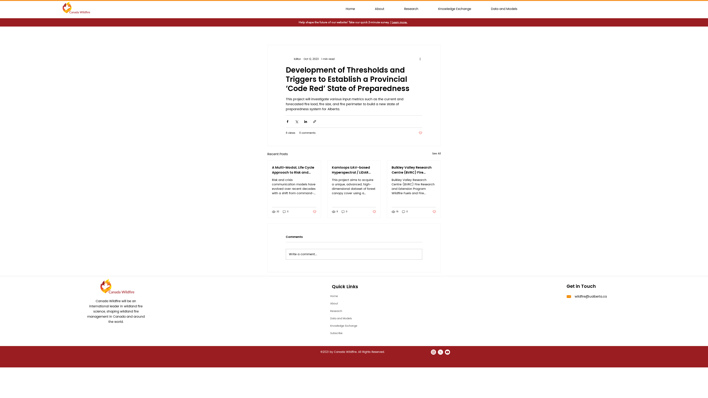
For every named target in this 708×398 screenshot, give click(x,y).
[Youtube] (447, 352)
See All (436, 154)
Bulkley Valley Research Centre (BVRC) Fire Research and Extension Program (412, 170)
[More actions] (420, 59)
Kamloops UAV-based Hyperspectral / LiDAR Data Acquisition (351, 170)
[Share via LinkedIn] (305, 121)
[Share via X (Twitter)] (296, 121)
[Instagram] (433, 352)
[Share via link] (314, 121)
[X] (440, 352)
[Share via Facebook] (287, 121)
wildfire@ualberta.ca (591, 296)
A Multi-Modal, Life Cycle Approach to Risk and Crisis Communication (293, 170)
